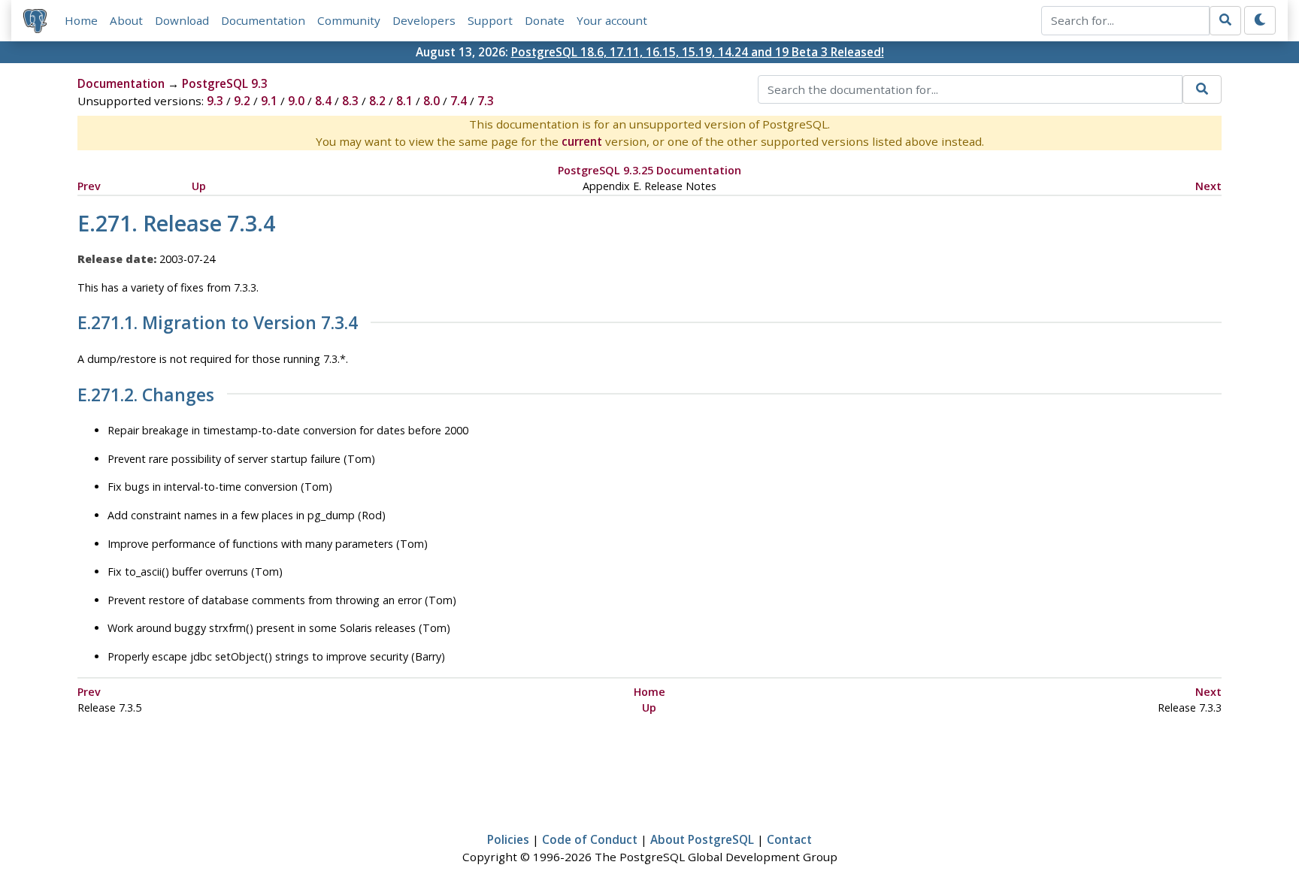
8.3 (350, 100)
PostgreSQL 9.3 (225, 83)
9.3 (215, 100)
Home (81, 20)
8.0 (431, 100)
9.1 (269, 100)
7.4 (458, 100)
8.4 (323, 100)
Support (490, 20)
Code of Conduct (589, 839)
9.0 (296, 100)
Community (348, 20)
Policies (508, 839)
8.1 (404, 100)
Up (199, 186)
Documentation (263, 20)
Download (182, 20)
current (582, 141)
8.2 (377, 100)
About (126, 20)
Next (1208, 186)
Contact (789, 839)
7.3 (485, 100)
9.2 (242, 100)
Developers (424, 20)
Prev (89, 186)
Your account (612, 20)
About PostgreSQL (702, 839)
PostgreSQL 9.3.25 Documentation (649, 170)
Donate (545, 20)
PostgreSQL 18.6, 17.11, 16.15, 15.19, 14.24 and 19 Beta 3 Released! (697, 51)
